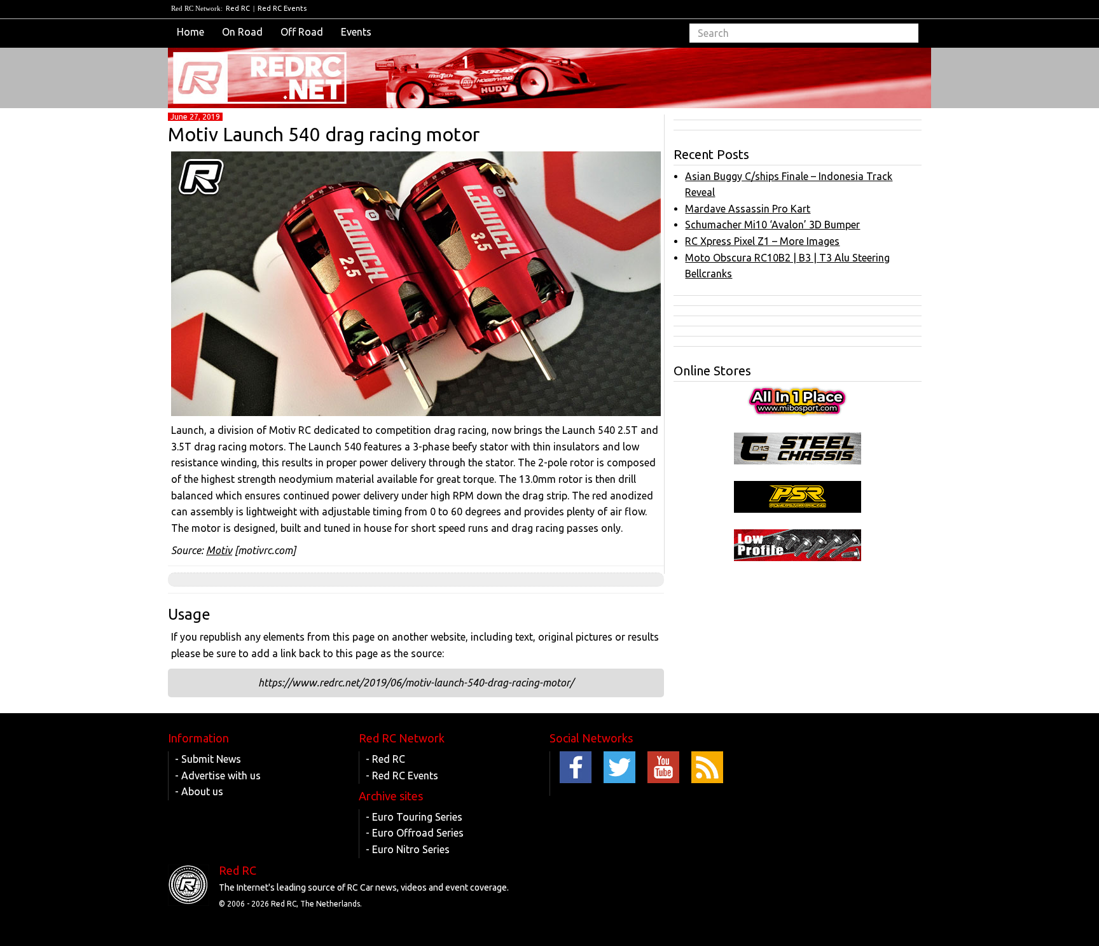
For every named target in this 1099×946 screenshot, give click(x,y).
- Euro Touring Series (414, 817)
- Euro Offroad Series (415, 832)
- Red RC (385, 759)
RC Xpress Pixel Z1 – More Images (762, 241)
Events (356, 32)
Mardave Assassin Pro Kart (747, 208)
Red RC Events (282, 8)
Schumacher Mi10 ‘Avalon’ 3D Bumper (772, 224)
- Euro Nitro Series (408, 849)
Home (190, 32)
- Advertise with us (218, 775)
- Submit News (208, 759)
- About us (199, 791)
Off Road (301, 32)
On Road (242, 32)
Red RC (238, 8)
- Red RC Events (402, 775)
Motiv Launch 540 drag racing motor (324, 134)
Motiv (219, 550)
